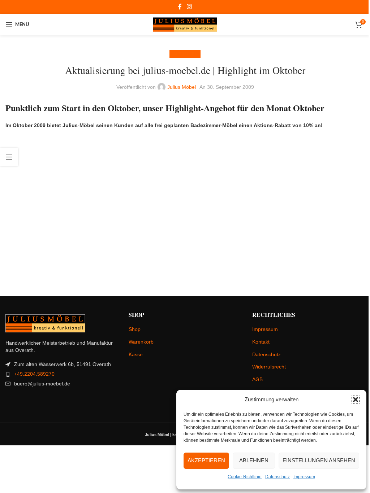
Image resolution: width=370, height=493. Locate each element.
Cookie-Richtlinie (245, 476)
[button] (355, 399)
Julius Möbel (181, 87)
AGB (257, 379)
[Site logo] (185, 24)
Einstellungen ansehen (319, 460)
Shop (135, 329)
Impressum (304, 476)
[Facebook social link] (180, 6)
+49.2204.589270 (34, 374)
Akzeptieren (206, 460)
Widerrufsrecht (269, 367)
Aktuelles (185, 54)
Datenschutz (277, 476)
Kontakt (261, 342)
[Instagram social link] (189, 6)
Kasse (136, 354)
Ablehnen (253, 460)
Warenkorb (141, 342)
